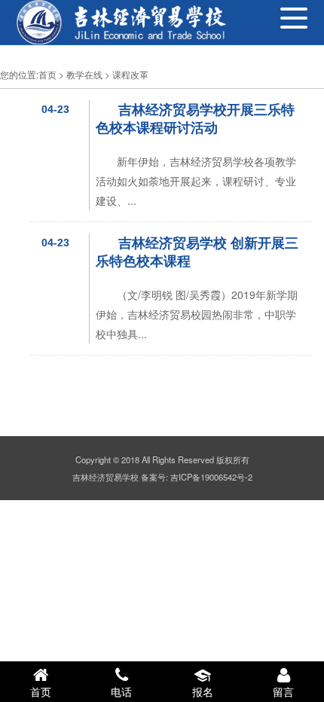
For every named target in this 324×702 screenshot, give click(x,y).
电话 (121, 691)
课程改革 (130, 74)
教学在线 (84, 74)
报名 (202, 691)
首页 (47, 74)
